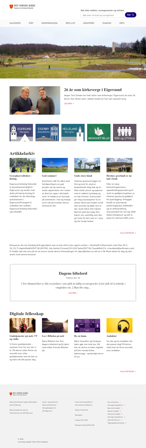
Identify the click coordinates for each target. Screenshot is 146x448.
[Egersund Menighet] (21, 132)
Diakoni (107, 23)
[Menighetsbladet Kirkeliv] (98, 132)
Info (121, 23)
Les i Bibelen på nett (53, 335)
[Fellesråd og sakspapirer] (124, 132)
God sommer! (49, 175)
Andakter (112, 335)
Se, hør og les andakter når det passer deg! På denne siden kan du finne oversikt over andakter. (120, 346)
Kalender (15, 23)
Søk (129, 14)
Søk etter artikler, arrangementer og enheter (102, 10)
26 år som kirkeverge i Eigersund (93, 89)
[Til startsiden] (27, 6)
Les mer (68, 103)
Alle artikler (127, 233)
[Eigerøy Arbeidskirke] (47, 132)
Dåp (31, 23)
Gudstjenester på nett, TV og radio (24, 337)
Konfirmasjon (49, 23)
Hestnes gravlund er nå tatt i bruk (119, 177)
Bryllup (70, 23)
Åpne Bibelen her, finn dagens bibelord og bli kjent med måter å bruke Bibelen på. (55, 346)
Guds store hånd (83, 175)
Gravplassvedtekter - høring (21, 177)
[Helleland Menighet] (73, 132)
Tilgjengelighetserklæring (116, 423)
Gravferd (88, 23)
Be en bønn (80, 335)
